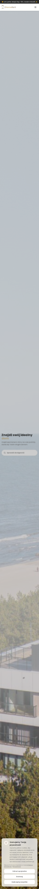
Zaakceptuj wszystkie (19, 882)
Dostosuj (19, 877)
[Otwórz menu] (35, 7)
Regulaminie (17, 867)
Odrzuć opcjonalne (19, 871)
